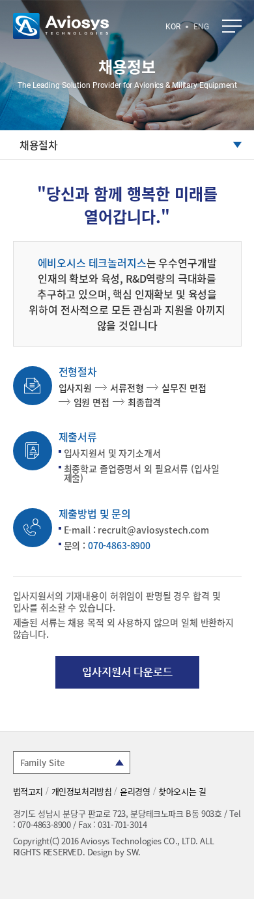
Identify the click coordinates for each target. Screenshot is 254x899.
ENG (201, 27)
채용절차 (38, 144)
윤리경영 (135, 791)
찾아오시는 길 (182, 791)
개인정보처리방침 (81, 791)
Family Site (42, 762)
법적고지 (28, 791)
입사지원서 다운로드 (127, 672)
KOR (172, 27)
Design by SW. (114, 852)
